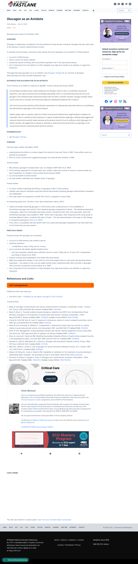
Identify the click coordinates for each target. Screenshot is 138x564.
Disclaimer (70, 545)
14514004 (57, 309)
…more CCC (50, 379)
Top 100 (43, 10)
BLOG (14, 10)
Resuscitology (41, 427)
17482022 (72, 333)
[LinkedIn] (79, 453)
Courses (59, 10)
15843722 (36, 360)
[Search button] (129, 10)
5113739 (44, 344)
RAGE (33, 427)
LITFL (11, 542)
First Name (106, 59)
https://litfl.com (15, 551)
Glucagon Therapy (55, 73)
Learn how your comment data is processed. (54, 520)
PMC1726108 (73, 317)
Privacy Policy (119, 77)
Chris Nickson (28, 390)
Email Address (108, 68)
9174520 (84, 328)
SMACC (50, 427)
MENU (9, 10)
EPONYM (51, 10)
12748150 (44, 317)
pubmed (78, 355)
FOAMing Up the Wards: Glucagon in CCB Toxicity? (43, 297)
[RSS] (130, 4)
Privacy (78, 545)
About (56, 540)
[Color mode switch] (93, 10)
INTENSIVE (77, 10)
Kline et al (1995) (35, 220)
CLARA (36, 10)
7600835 (75, 339)
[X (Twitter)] (115, 4)
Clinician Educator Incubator (31, 400)
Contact (85, 10)
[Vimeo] (126, 4)
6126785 (47, 323)
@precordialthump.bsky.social (44, 420)
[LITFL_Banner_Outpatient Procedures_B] (115, 118)
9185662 (39, 349)
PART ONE (68, 10)
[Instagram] (122, 4)
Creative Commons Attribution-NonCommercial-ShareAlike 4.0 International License (25, 545)
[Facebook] (119, 4)
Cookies (60, 545)
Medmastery (128, 527)
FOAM (35, 409)
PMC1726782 (65, 360)
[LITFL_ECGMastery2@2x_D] (50, 439)
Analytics (72, 540)
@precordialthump (27, 422)
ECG (20, 10)
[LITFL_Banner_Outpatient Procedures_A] (115, 31)
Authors (64, 540)
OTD (30, 10)
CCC (25, 10)
